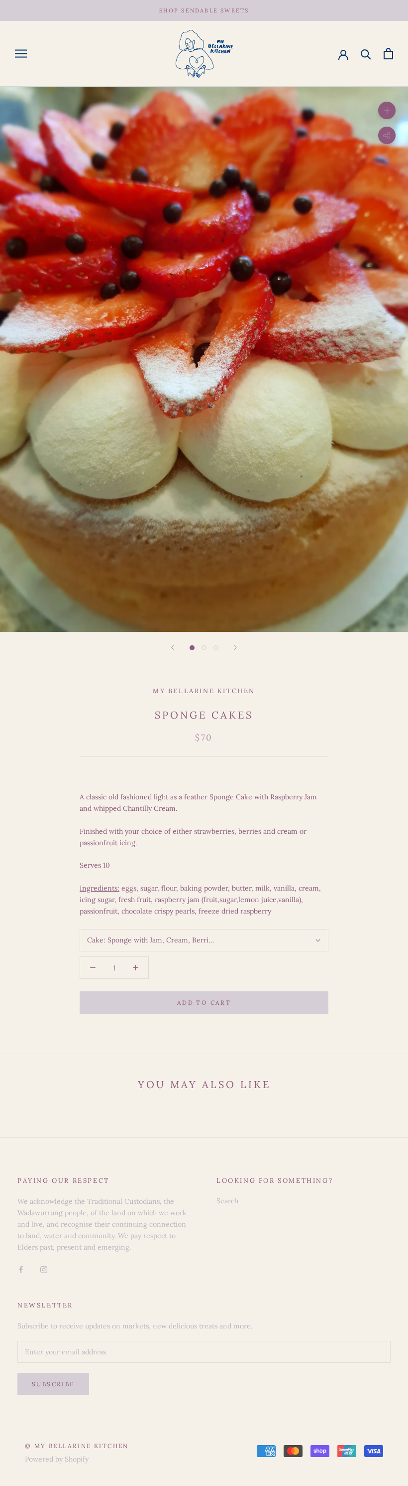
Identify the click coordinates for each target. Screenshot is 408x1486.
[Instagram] (43, 1269)
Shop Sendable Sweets (204, 10)
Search (227, 1200)
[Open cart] (388, 53)
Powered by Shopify (57, 1459)
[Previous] (172, 647)
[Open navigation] (21, 53)
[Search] (366, 53)
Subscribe (53, 1384)
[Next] (235, 647)
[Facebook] (20, 1269)
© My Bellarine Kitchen (77, 1446)
